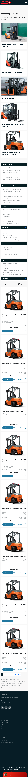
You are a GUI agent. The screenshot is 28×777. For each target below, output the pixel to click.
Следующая (17, 674)
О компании (3, 716)
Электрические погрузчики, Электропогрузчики (12, 153)
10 (11, 674)
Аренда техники (6, 206)
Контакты (3, 728)
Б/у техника (5, 278)
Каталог (2, 718)
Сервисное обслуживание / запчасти (9, 760)
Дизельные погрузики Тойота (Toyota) (12, 45)
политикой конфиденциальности (12, 771)
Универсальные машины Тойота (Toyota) (13, 125)
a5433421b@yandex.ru (7, 699)
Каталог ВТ (5, 227)
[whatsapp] (6, 707)
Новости (2, 726)
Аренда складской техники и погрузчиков (10, 763)
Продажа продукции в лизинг (7, 758)
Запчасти (4, 243)
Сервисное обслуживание (9, 260)
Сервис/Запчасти (4, 720)
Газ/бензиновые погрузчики (12, 72)
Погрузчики (3, 746)
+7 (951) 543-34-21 (6, 702)
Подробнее (20, 331)
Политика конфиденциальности (8, 732)
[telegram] (2, 707)
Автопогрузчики (8, 98)
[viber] (9, 707)
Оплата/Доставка (4, 722)
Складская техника (7, 164)
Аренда (2, 724)
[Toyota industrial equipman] (6, 2)
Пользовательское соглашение (8, 730)
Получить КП (7, 331)
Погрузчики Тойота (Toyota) (9, 185)
